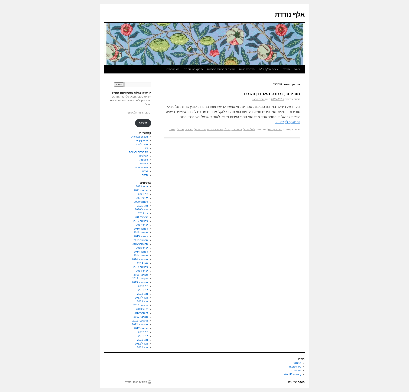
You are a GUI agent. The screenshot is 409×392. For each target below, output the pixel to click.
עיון (146, 148)
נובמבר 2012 (141, 316)
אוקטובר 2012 (140, 320)
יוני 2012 (143, 336)
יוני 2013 (143, 290)
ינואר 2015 (142, 247)
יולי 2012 (143, 332)
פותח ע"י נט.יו (295, 382)
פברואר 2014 (140, 267)
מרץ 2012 (142, 347)
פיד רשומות (295, 366)
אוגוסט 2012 (141, 328)
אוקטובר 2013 (140, 278)
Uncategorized (139, 136)
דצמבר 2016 (141, 228)
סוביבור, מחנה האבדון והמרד (271, 93)
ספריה (286, 69)
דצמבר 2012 (141, 313)
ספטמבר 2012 (140, 324)
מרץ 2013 (142, 301)
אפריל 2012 (141, 343)
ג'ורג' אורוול (249, 129)
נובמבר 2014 (141, 255)
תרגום (145, 175)
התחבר (297, 362)
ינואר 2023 (142, 186)
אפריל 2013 (141, 297)
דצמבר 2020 (141, 201)
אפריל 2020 (141, 209)
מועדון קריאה (275, 129)
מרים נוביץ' (200, 129)
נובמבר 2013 (141, 274)
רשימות (144, 163)
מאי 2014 (142, 263)
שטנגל (180, 129)
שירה (145, 171)
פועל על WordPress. (136, 382)
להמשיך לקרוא (287, 122)
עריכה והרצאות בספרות (221, 69)
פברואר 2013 (140, 305)
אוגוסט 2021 (141, 190)
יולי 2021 (143, 194)
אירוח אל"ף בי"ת (268, 69)
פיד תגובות (295, 370)
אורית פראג (258, 99)
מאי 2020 (142, 205)
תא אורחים (172, 69)
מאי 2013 (142, 293)
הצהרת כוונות (247, 69)
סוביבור (189, 129)
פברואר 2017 (140, 221)
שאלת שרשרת (140, 167)
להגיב (172, 129)
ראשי (297, 69)
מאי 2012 (142, 339)
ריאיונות (144, 159)
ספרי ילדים (142, 144)
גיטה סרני (237, 129)
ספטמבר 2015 (140, 244)
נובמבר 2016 (141, 232)
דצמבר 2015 (141, 236)
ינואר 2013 (142, 309)
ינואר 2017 (142, 224)
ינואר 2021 (142, 198)
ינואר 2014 (142, 270)
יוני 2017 (143, 213)
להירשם (143, 123)
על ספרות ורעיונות (138, 152)
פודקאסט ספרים (193, 69)
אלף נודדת (290, 14)
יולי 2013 (143, 286)
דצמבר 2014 (141, 251)
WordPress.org (292, 374)
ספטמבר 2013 (140, 282)
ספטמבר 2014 (140, 259)
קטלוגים (143, 155)
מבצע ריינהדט (215, 129)
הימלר (227, 129)
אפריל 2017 (141, 217)
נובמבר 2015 (141, 240)
